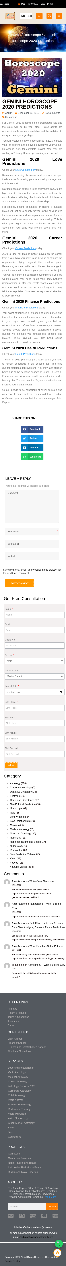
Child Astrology (16, 1095)
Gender (9, 655)
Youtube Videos (18, 867)
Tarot (11, 1132)
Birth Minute (11, 732)
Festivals (15, 796)
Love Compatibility (25, 170)
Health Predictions (25, 354)
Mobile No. (10, 639)
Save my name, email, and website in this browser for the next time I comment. (32, 571)
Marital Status (12, 670)
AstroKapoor (18, 881)
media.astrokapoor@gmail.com (36, 1237)
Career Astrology (17, 1081)
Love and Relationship (20, 1067)
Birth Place (10, 702)
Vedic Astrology (17, 1072)
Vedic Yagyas (15, 1100)
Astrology (15, 783)
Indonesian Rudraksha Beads (25, 1167)
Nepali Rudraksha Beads (22, 1162)
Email (8, 624)
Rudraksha (16, 850)
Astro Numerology (18, 1118)
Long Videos (17, 817)
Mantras (14, 825)
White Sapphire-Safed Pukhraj (46, 946)
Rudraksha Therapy (19, 1109)
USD (29, 16)
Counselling (14, 1136)
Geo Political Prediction (23, 804)
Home (16, 35)
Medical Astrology (19, 829)
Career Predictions (25, 248)
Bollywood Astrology (19, 1104)
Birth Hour (10, 717)
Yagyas (14, 862)
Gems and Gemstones (22, 800)
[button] (32, 429)
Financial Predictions (26, 307)
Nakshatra (15, 837)
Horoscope (32, 35)
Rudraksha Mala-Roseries (23, 1172)
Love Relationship (20, 821)
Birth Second (11, 748)
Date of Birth (11, 686)
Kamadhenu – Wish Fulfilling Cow (46, 965)
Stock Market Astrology (21, 1123)
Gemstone (14, 1153)
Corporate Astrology (21, 787)
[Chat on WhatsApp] (59, 1244)
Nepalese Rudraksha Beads (25, 842)
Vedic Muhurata (17, 1113)
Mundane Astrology (20, 833)
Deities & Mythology (21, 792)
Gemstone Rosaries (19, 1158)
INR (23, 16)
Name (8, 609)
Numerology (16, 846)
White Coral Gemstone (41, 881)
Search (52, 1206)
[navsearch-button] (39, 15)
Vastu (13, 858)
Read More (50, 1197)
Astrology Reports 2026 (21, 1086)
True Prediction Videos (22, 854)
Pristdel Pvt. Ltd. (13, 1261)
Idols (12, 812)
